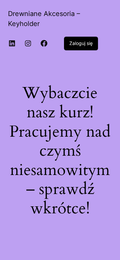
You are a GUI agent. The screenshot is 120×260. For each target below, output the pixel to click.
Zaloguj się (81, 43)
